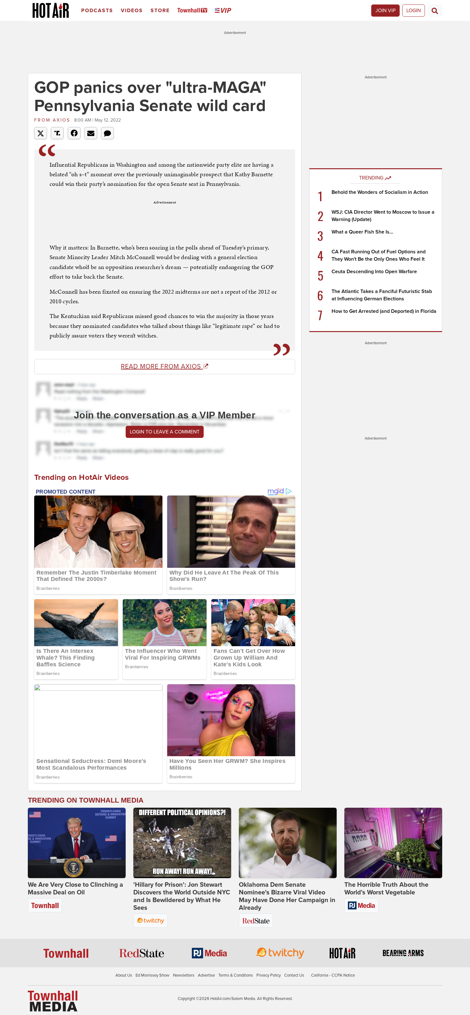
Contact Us (294, 975)
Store (160, 10)
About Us (123, 975)
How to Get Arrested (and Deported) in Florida (384, 311)
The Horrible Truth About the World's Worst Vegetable (386, 888)
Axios (53, 120)
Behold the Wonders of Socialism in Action (380, 192)
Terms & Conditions (235, 975)
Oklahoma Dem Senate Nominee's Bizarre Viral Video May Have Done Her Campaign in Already (287, 896)
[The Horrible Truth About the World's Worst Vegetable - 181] (393, 843)
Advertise (206, 975)
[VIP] (224, 10)
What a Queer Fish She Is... (362, 232)
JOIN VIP (385, 10)
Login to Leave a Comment (165, 432)
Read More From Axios (162, 366)
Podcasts (97, 10)
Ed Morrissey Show (152, 975)
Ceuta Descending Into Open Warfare (374, 271)
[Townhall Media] (52, 1000)
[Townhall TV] (193, 10)
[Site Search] (434, 10)
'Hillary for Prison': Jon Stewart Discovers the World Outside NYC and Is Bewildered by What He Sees (181, 896)
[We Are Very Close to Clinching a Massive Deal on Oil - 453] (77, 843)
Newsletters (183, 975)
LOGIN (413, 10)
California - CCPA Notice (333, 975)
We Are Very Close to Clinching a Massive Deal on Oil (75, 888)
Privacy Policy (268, 975)
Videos (132, 10)
